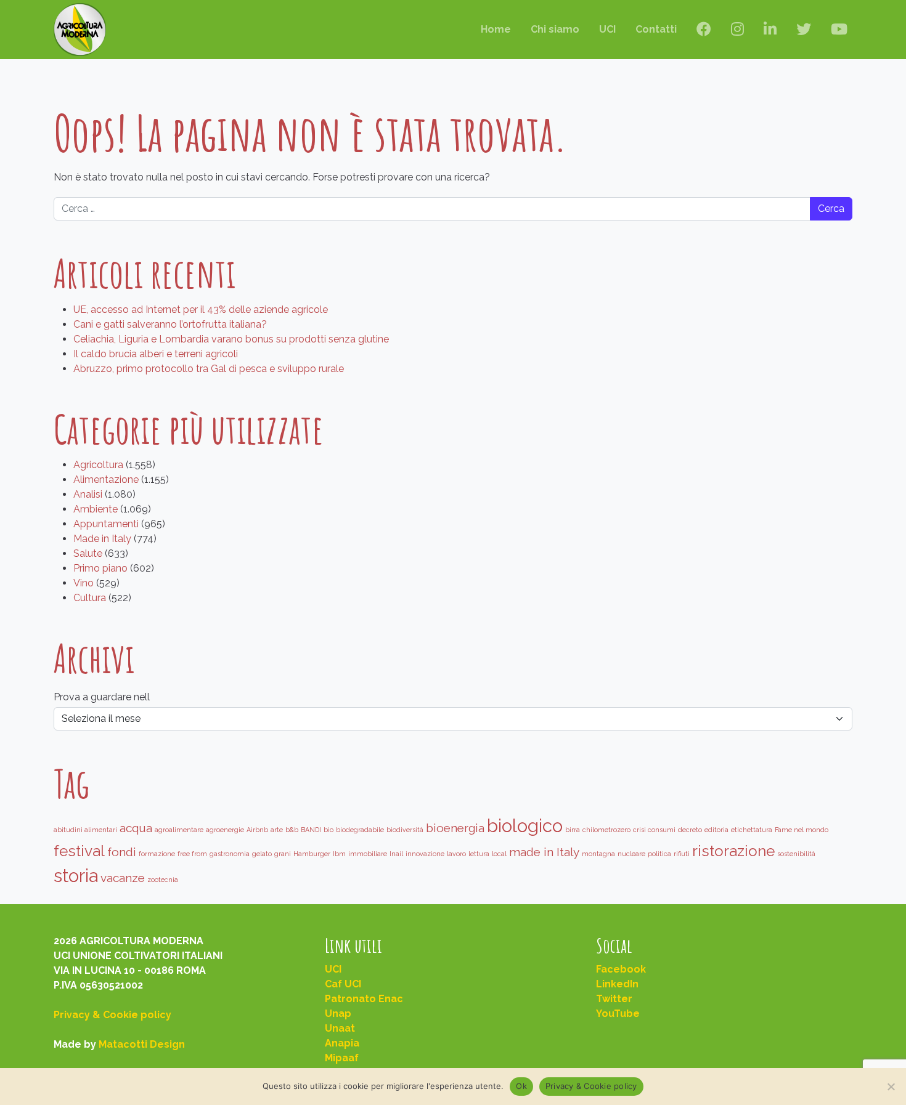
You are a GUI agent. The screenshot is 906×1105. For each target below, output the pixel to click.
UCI (607, 29)
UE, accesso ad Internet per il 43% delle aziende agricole (200, 309)
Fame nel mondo (801, 829)
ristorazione (733, 851)
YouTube (618, 1013)
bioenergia (455, 828)
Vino (83, 583)
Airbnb (257, 829)
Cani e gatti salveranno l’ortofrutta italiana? (170, 324)
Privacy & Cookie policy (112, 1015)
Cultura (89, 598)
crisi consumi (654, 829)
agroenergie (225, 829)
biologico (525, 825)
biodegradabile (360, 829)
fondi (121, 852)
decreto (690, 829)
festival (79, 851)
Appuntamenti (106, 524)
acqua (136, 828)
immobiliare (367, 853)
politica (659, 853)
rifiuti (682, 853)
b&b (291, 829)
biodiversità (404, 829)
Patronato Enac (364, 999)
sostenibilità (796, 853)
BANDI (311, 829)
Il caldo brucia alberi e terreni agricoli (155, 354)
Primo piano (100, 568)
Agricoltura (98, 465)
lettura (478, 853)
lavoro (456, 853)
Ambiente (95, 509)
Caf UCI (343, 984)
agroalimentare (179, 829)
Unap (338, 1013)
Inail (396, 853)
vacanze (122, 877)
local (499, 853)
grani (282, 853)
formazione (157, 853)
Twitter (614, 999)
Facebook (621, 969)
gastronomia (230, 853)
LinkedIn (617, 984)
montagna (598, 853)
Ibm (339, 853)
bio (328, 829)
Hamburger (311, 853)
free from (192, 853)
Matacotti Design (142, 1044)
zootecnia (162, 879)
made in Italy (544, 852)
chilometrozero (606, 829)
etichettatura (751, 829)
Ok (521, 1086)
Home (496, 29)
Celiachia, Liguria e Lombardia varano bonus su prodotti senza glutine (231, 339)
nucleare (631, 853)
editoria (716, 829)
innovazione (425, 853)
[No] (890, 1086)
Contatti (656, 29)
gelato (262, 853)
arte (277, 829)
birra (572, 829)
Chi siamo (555, 29)
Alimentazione (106, 479)
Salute (87, 553)
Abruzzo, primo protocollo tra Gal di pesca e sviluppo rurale (208, 368)
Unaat (340, 1028)
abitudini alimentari (85, 829)
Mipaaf (342, 1058)
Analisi (87, 494)
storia (76, 875)
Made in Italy (102, 538)
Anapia (342, 1043)
